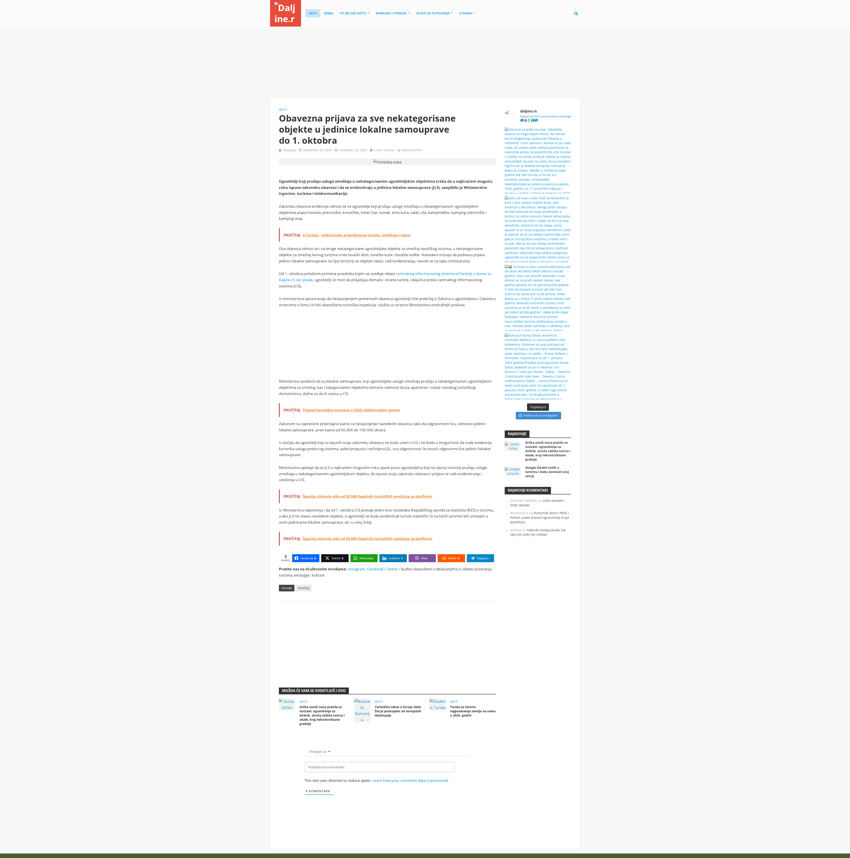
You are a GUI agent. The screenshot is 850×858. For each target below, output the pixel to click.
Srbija (328, 13)
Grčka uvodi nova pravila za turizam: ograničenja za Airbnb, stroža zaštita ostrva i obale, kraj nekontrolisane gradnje (322, 715)
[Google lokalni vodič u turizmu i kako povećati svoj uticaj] (513, 471)
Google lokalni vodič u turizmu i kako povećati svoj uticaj (547, 471)
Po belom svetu (353, 13)
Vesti (313, 13)
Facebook (375, 568)
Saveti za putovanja (433, 13)
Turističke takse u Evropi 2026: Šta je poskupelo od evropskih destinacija (398, 711)
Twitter (392, 568)
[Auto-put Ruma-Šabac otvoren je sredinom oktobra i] (538, 366)
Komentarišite (411, 150)
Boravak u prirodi (391, 13)
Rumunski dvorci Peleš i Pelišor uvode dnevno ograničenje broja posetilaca (539, 517)
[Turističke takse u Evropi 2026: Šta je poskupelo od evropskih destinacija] (362, 710)
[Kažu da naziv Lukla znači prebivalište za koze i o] (538, 229)
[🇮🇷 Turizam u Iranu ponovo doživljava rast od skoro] (538, 298)
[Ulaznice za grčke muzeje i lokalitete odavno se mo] (538, 160)
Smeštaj (303, 588)
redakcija (289, 150)
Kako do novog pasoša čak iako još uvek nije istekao (538, 532)
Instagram (356, 568)
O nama (465, 13)
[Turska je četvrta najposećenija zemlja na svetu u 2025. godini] (437, 704)
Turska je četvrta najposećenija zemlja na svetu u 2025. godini (473, 711)
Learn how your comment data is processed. (410, 780)
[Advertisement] (425, 62)
